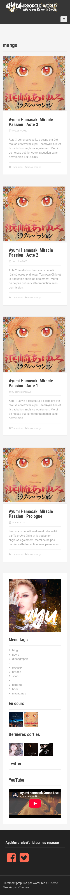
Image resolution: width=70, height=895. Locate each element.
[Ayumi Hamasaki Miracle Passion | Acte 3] (34, 83)
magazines (19, 693)
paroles (17, 685)
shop (15, 676)
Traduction (17, 167)
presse (16, 672)
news (15, 654)
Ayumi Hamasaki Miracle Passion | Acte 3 (31, 122)
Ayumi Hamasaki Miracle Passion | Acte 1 (31, 383)
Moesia (7, 887)
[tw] (24, 860)
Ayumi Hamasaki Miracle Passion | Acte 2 (31, 253)
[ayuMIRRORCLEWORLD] (32, 7)
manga (37, 167)
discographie (20, 659)
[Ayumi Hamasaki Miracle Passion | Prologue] (34, 474)
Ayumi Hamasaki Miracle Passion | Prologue (31, 514)
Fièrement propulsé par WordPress (25, 883)
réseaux (17, 667)
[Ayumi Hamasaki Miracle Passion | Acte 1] (34, 344)
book (30, 167)
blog (15, 650)
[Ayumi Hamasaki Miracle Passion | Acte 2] (34, 213)
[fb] (11, 860)
